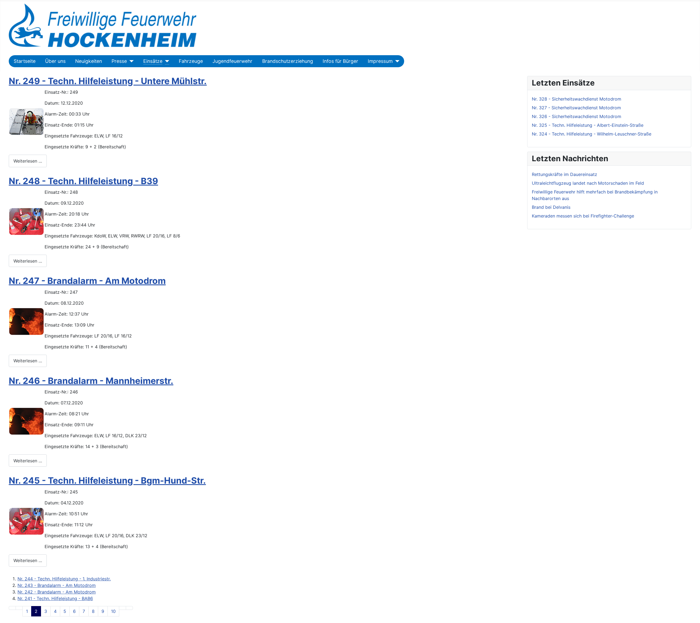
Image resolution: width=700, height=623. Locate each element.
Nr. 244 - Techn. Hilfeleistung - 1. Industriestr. (64, 578)
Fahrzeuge (191, 61)
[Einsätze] (165, 61)
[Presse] (130, 61)
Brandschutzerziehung (287, 61)
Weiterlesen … (27, 161)
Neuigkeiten (88, 61)
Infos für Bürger (340, 61)
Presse (119, 61)
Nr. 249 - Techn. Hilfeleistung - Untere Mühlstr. (108, 81)
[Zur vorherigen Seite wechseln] (19, 608)
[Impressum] (396, 61)
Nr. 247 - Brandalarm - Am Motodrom (87, 280)
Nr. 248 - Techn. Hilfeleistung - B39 (83, 181)
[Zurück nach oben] (693, 616)
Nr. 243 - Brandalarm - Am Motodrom (57, 585)
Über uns (55, 61)
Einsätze (152, 61)
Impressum (380, 61)
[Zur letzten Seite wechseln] (129, 608)
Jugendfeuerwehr (232, 61)
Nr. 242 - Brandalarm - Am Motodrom (57, 592)
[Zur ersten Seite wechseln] (12, 608)
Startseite (25, 61)
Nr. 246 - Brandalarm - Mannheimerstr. (91, 380)
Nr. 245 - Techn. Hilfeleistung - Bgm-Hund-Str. (107, 480)
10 (113, 611)
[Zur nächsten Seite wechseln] (122, 608)
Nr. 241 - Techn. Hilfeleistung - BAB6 (55, 598)
